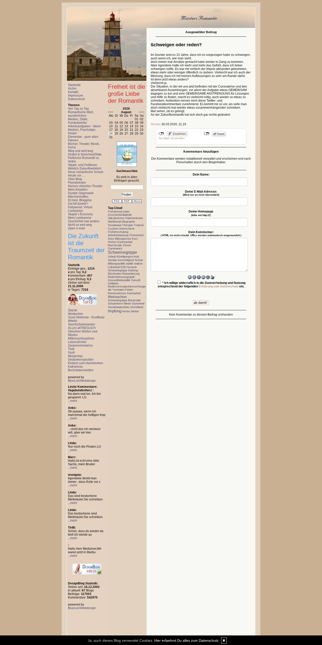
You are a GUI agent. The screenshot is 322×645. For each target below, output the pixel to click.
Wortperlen (75, 314)
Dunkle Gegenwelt (80, 193)
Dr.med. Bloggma (80, 200)
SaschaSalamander (81, 324)
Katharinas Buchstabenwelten (80, 368)
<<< (110, 112)
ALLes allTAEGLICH (82, 328)
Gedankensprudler (81, 359)
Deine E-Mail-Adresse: (201, 193)
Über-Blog (75, 179)
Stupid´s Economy (80, 214)
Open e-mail (76, 228)
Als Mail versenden (171, 138)
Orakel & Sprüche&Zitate (85, 154)
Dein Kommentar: (201, 233)
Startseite (74, 85)
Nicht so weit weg (80, 225)
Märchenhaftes (78, 196)
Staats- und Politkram (82, 165)
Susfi (71, 352)
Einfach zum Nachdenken (85, 363)
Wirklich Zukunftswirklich (84, 168)
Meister (156, 124)
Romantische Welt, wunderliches (81, 113)
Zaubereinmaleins (80, 345)
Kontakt (73, 92)
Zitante (72, 310)
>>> (141, 112)
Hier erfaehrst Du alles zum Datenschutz (186, 640)
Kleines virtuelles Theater (85, 186)
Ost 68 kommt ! (78, 203)
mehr (73, 401)
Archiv (72, 88)
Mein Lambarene (79, 218)
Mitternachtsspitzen (81, 338)
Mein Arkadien (78, 189)
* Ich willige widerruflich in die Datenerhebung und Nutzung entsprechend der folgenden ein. (202, 284)
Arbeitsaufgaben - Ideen (84, 126)
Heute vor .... (76, 175)
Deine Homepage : (201, 213)
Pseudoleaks (77, 182)
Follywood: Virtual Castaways (80, 208)
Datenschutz (76, 99)
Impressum (75, 95)
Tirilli (71, 349)
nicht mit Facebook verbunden (161, 133)
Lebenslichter (77, 342)
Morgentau (75, 356)
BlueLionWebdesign (82, 380)
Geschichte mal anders (83, 221)
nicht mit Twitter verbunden (207, 133)
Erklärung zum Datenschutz (218, 286)
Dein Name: (201, 174)
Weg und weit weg (80, 151)
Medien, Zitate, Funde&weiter (78, 120)
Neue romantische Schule (85, 172)
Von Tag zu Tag (78, 108)
